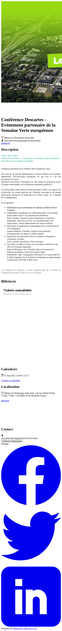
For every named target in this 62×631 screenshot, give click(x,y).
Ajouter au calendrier (10, 380)
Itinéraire (5, 400)
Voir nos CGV (30, 628)
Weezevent (18, 628)
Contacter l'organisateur (12, 441)
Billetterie (5, 143)
